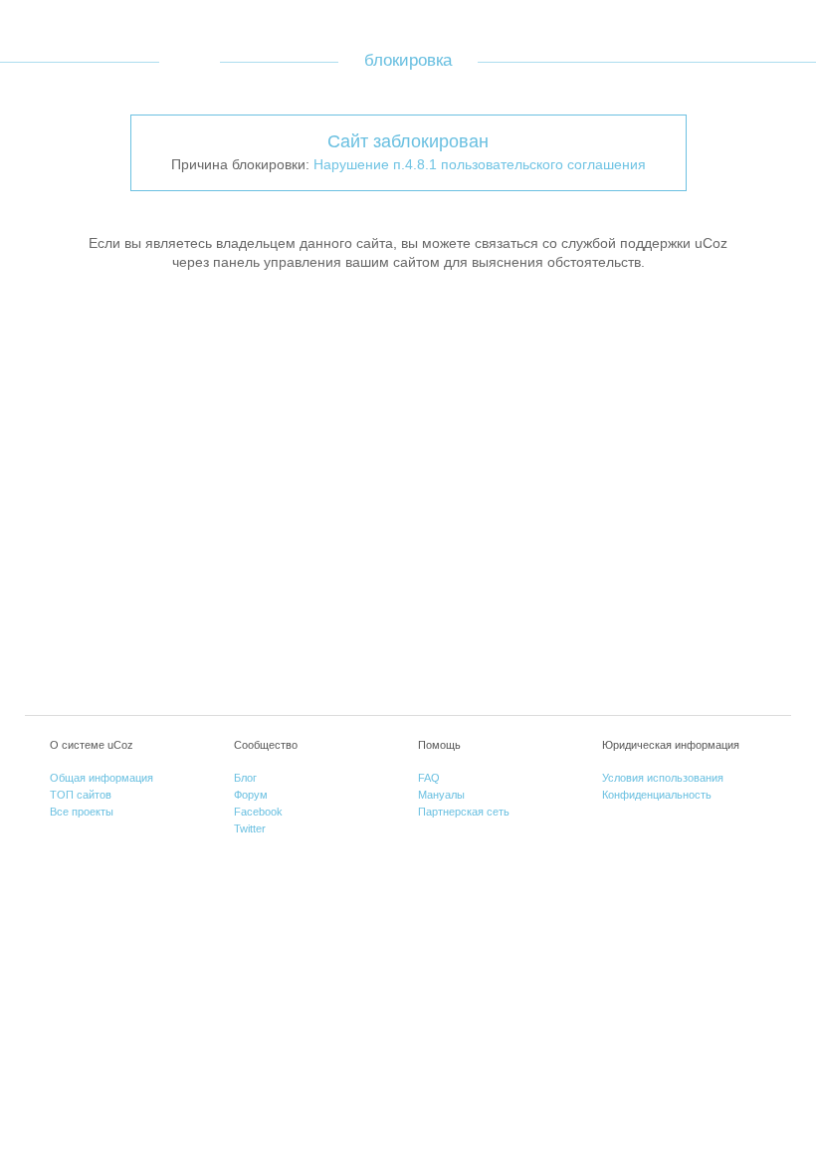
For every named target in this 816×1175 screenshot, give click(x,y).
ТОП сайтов (80, 795)
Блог (245, 778)
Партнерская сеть (464, 812)
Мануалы (441, 795)
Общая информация (101, 778)
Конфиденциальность (657, 795)
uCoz (189, 61)
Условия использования (662, 778)
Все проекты (81, 812)
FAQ (429, 778)
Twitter (250, 828)
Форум (251, 795)
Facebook (258, 812)
